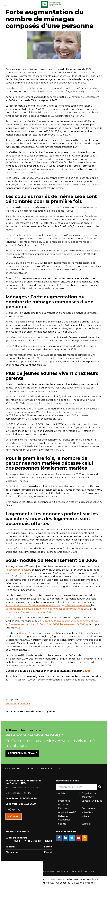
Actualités (87, 812)
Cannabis (86, 823)
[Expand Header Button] (5, 4)
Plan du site (89, 871)
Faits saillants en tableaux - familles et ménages (32, 605)
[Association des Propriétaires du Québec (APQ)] (54, 4)
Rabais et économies (64, 818)
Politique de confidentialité (69, 871)
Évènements (65, 808)
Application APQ (67, 812)
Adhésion (63, 793)
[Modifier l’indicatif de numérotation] (11, 680)
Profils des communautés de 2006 (70, 608)
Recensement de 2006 (18, 569)
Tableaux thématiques (77, 605)
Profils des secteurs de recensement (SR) (28, 612)
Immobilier (24, 703)
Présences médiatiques (65, 802)
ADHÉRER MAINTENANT (23, 753)
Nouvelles (11, 703)
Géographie (25, 633)
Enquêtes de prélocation (88, 795)
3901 (87, 671)
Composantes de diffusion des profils (26, 608)
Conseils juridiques (91, 800)
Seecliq (62, 823)
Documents (88, 808)
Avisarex (85, 816)
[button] (100, 787)
